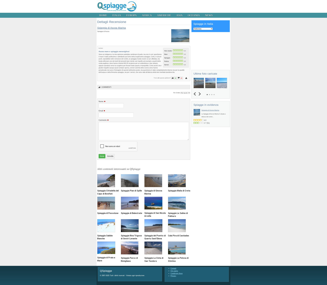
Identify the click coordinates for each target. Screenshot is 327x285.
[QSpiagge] (117, 12)
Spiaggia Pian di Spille (131, 190)
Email (101, 111)
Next (199, 94)
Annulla (110, 156)
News (209, 15)
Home (103, 15)
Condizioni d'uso (177, 273)
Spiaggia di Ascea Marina (111, 27)
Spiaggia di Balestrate (131, 213)
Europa (131, 15)
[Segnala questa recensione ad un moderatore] (186, 78)
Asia (179, 15)
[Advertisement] (210, 51)
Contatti (173, 268)
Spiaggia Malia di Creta (179, 190)
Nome (101, 101)
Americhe (164, 15)
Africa (147, 15)
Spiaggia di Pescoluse (107, 213)
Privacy (173, 276)
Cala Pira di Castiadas (178, 235)
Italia (116, 15)
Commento (103, 120)
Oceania (194, 15)
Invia (102, 156)
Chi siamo (174, 271)
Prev (195, 94)
